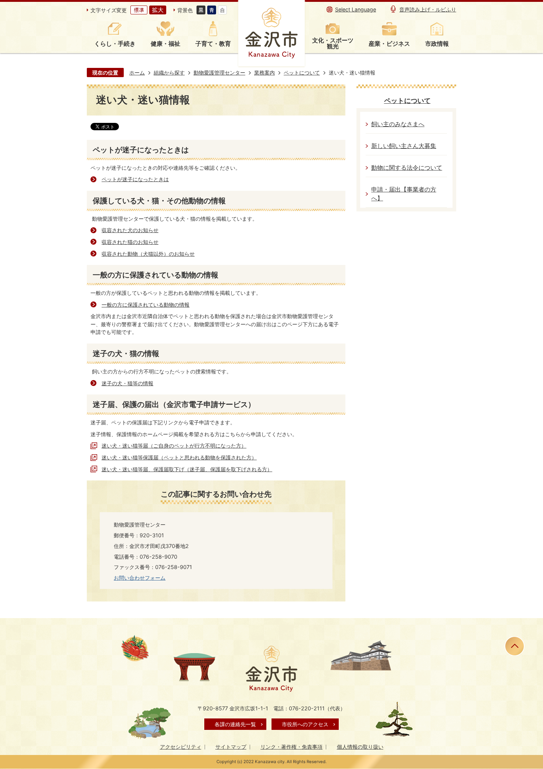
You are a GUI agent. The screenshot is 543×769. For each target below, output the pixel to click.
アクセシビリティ (180, 747)
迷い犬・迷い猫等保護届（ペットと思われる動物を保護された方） (179, 457)
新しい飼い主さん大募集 (403, 145)
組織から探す (169, 72)
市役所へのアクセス (305, 724)
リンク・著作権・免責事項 (291, 747)
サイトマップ (230, 747)
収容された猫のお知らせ (130, 242)
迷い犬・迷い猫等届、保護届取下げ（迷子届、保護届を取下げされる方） (187, 469)
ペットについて (302, 72)
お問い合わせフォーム (139, 578)
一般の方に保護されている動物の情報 (145, 304)
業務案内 (264, 72)
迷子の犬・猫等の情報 (127, 383)
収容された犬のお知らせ (130, 230)
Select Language (355, 9)
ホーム (137, 72)
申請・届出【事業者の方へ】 (403, 194)
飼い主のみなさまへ (397, 124)
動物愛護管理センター (219, 72)
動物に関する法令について (406, 167)
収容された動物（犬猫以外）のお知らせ (148, 254)
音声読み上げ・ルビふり (427, 9)
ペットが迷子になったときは (135, 179)
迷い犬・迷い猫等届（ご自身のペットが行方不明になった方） (174, 445)
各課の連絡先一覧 (235, 724)
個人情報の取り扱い (360, 747)
